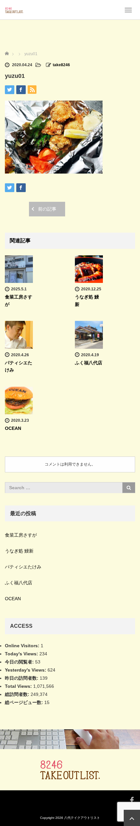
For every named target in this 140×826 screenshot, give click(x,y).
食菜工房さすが (21, 535)
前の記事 (47, 209)
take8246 (61, 65)
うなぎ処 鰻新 (19, 550)
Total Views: (19, 686)
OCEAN (13, 428)
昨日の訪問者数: (22, 678)
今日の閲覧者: (20, 661)
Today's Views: (22, 653)
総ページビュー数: (24, 702)
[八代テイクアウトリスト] (14, 9)
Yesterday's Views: (26, 670)
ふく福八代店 (88, 362)
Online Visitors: (23, 645)
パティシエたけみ (23, 566)
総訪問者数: (18, 694)
